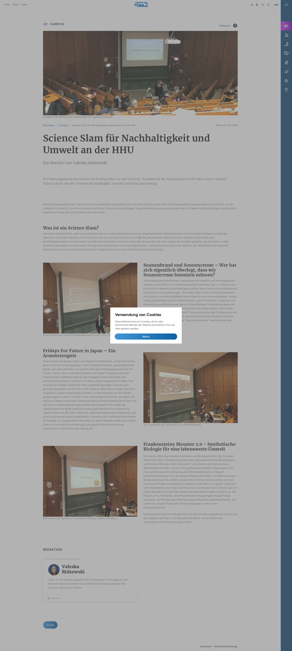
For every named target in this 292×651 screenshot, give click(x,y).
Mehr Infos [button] (145, 328)
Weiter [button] (146, 336)
